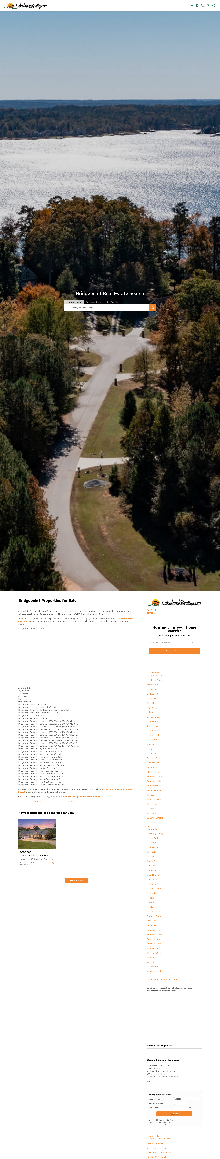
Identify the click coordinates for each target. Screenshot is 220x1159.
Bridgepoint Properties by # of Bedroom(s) (37, 749)
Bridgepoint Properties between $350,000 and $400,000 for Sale (48, 724)
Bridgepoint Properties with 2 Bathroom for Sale (40, 774)
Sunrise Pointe (153, 786)
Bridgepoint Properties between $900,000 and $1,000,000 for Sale (49, 743)
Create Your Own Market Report (162, 979)
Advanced (94, 302)
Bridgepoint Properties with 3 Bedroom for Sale (40, 757)
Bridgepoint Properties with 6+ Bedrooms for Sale (41, 765)
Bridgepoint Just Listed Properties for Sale (37, 707)
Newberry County (155, 680)
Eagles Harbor (153, 717)
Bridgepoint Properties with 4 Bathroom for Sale (40, 779)
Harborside (152, 740)
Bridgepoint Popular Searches (32, 704)
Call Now (71, 801)
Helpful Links (153, 1136)
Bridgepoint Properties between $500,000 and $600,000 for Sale (48, 732)
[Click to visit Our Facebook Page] (148, 613)
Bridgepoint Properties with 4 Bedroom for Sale (40, 760)
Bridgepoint (152, 694)
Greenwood (152, 726)
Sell (114, 302)
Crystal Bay (152, 708)
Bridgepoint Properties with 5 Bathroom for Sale (40, 782)
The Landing (153, 795)
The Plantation (154, 799)
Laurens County (154, 676)
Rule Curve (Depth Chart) (159, 1152)
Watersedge (152, 813)
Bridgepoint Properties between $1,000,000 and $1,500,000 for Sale (49, 746)
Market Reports (154, 826)
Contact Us (36, 801)
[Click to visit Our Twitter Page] (150, 613)
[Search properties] (152, 307)
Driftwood (151, 712)
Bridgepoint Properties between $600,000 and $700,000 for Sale (48, 735)
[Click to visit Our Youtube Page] (152, 613)
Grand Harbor (153, 721)
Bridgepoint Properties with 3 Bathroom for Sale (40, 776)
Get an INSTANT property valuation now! (81, 797)
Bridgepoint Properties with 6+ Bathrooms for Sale (41, 785)
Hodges (150, 744)
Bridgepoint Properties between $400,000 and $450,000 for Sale (48, 727)
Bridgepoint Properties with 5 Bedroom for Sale (40, 762)
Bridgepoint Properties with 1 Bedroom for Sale (40, 751)
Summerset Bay (154, 781)
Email (153, 610)
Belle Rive (151, 689)
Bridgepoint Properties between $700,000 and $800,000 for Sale (48, 738)
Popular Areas (153, 673)
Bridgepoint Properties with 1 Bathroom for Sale (40, 771)
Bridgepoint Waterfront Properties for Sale (38, 713)
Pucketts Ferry (154, 763)
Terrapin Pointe (154, 790)
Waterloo (151, 809)
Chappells (151, 698)
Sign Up (150, 1081)
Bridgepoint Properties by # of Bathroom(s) (38, 768)
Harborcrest (152, 731)
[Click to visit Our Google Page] (154, 613)
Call (148, 610)
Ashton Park (152, 685)
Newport (151, 749)
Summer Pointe (154, 776)
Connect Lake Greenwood (159, 1139)
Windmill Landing (155, 818)
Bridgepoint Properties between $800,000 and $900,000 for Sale (48, 740)
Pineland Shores (154, 758)
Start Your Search (76, 880)
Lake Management (155, 1143)
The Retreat (152, 804)
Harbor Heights (154, 735)
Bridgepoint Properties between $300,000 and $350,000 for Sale (48, 721)
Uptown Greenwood (156, 1148)
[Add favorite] (53, 863)
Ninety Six (151, 754)
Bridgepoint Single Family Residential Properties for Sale (44, 710)
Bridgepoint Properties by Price (32, 718)
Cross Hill (151, 703)
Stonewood (152, 767)
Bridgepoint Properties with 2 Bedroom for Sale (40, 754)
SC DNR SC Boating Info (158, 1157)
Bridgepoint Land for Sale (30, 715)
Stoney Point (153, 772)
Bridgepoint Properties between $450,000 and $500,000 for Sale (48, 729)
